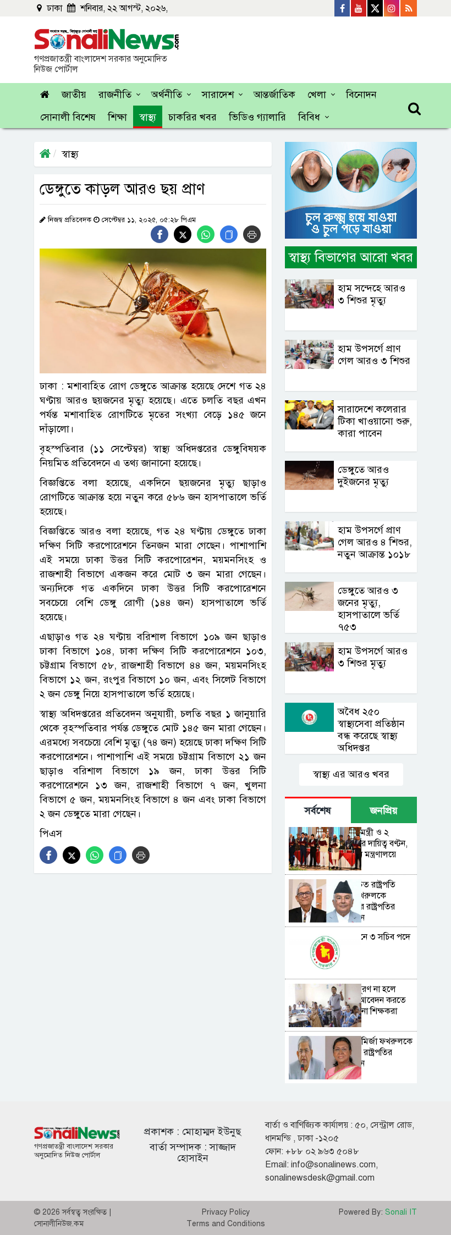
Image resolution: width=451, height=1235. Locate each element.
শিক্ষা (117, 117)
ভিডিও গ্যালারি (257, 117)
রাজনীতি (114, 95)
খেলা (316, 95)
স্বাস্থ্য (147, 117)
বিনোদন (361, 95)
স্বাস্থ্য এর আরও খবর (351, 774)
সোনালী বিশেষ (68, 117)
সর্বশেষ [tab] (318, 810)
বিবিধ (309, 117)
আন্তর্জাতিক (274, 95)
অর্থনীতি (166, 95)
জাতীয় (74, 95)
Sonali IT (401, 1212)
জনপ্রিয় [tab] (384, 810)
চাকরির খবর (192, 117)
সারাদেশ (218, 95)
